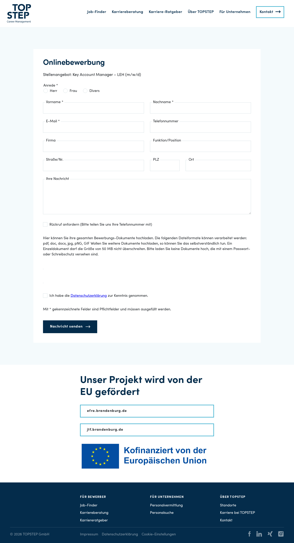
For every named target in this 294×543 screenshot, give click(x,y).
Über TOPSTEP (201, 12)
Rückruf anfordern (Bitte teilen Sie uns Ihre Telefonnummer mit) (100, 225)
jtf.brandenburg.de (105, 430)
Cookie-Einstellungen (159, 534)
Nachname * (163, 102)
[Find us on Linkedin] (257, 534)
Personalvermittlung (166, 505)
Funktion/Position (167, 140)
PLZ (156, 160)
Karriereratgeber (94, 520)
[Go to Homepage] (19, 13)
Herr (53, 91)
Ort (191, 160)
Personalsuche (162, 513)
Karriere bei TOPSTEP (237, 513)
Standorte (228, 505)
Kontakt (266, 12)
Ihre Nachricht (57, 179)
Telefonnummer (165, 121)
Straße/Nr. (54, 160)
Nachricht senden (66, 327)
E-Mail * (53, 121)
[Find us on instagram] (278, 534)
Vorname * (54, 102)
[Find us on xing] (268, 534)
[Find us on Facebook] (249, 534)
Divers (94, 91)
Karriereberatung (127, 12)
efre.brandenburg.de (107, 411)
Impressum (89, 534)
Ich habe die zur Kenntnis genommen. (98, 296)
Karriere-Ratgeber (165, 12)
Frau (73, 91)
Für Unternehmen (234, 12)
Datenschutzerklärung (120, 534)
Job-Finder (96, 12)
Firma (51, 140)
